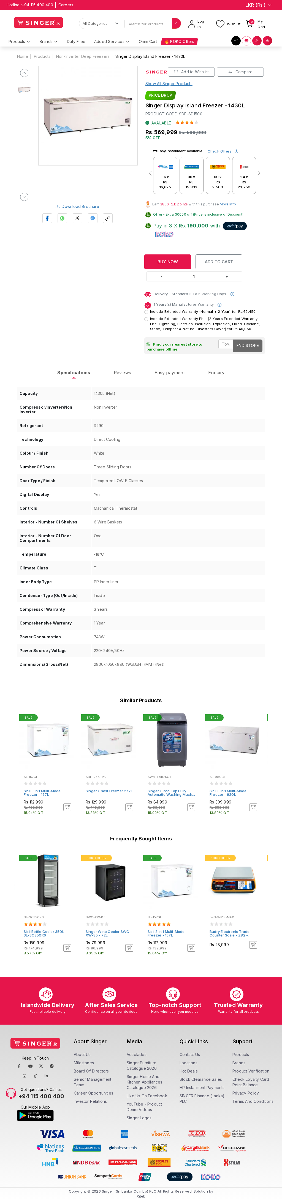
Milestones (84, 1062)
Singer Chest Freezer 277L (109, 791)
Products (42, 56)
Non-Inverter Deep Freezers (83, 56)
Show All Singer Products (168, 83)
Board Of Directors (91, 1071)
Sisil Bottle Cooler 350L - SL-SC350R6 (45, 933)
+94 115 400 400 (37, 4)
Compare (243, 71)
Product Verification (250, 1071)
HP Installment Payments (202, 1087)
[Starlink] (236, 40)
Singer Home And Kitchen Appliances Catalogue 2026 (144, 1082)
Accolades (137, 1054)
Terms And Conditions (252, 1101)
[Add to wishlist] (71, 718)
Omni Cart (148, 41)
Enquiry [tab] (216, 372)
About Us (82, 1054)
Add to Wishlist (194, 71)
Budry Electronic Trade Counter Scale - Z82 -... (230, 933)
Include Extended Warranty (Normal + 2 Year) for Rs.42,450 (203, 311)
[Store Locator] (257, 40)
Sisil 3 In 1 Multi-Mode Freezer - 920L (228, 793)
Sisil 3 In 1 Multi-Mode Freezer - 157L (42, 793)
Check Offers (220, 151)
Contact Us (190, 1054)
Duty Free (76, 41)
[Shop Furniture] (246, 40)
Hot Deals (189, 1071)
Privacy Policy (245, 1093)
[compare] (71, 726)
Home (22, 56)
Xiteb (141, 1196)
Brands (238, 1062)
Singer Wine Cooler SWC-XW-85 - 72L (108, 933)
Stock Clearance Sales (201, 1079)
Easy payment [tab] (169, 372)
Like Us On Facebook (147, 1095)
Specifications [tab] (73, 372)
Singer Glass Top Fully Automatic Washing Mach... (171, 793)
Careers (65, 4)
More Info (228, 204)
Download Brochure (80, 206)
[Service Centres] (267, 40)
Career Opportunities (93, 1093)
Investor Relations (90, 1101)
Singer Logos (139, 1117)
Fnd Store (248, 345)
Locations (188, 1062)
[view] (71, 733)
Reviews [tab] (122, 372)
